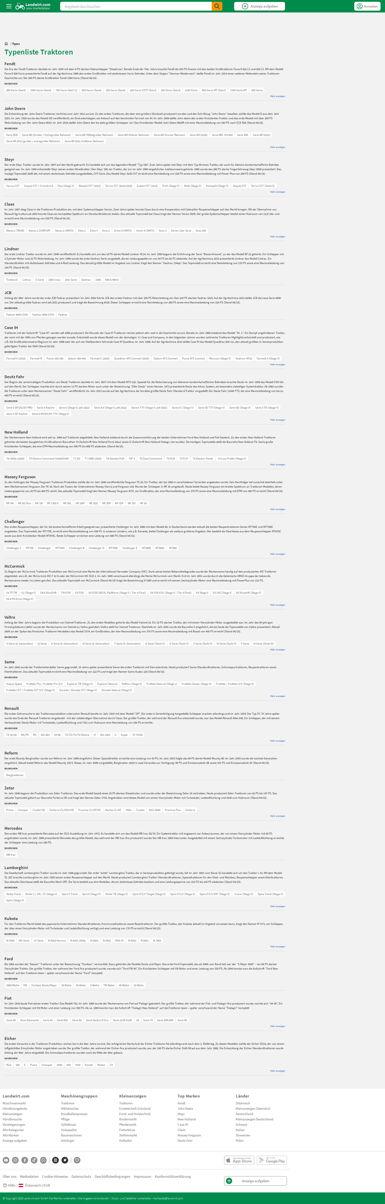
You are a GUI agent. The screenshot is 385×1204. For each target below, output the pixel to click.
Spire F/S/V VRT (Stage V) (215, 894)
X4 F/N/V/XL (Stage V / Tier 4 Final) (170, 593)
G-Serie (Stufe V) (155, 643)
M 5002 (107, 940)
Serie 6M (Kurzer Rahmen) (169, 135)
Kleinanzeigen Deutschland (254, 1119)
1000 (98, 280)
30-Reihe (81, 985)
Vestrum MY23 (244, 358)
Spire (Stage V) (15, 900)
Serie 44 (47, 1020)
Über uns (9, 1176)
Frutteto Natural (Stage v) (161, 684)
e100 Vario (191, 90)
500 (69, 1065)
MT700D (60, 548)
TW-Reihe (109, 985)
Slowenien (243, 1135)
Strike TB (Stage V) (116, 894)
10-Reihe (138, 985)
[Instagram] (15, 1160)
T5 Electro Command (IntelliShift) (49, 458)
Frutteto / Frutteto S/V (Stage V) (235, 684)
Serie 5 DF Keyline (16, 414)
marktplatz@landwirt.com (168, 1198)
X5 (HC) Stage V (222, 593)
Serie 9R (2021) (261, 135)
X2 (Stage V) (28, 593)
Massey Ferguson (189, 1135)
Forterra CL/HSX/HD (61, 810)
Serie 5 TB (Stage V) (267, 407)
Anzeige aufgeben (15, 1140)
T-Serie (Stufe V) (202, 643)
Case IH (183, 1124)
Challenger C (13, 548)
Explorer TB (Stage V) (80, 684)
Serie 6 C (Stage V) (183, 407)
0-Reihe (94, 985)
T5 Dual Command (150, 458)
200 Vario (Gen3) (170, 90)
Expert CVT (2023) (147, 186)
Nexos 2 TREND (15, 230)
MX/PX (25, 735)
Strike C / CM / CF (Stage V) (41, 894)
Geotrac (86, 280)
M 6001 (145, 940)
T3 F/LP (183, 458)
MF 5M (10, 503)
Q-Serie (42, 643)
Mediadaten (29, 1176)
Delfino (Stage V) (132, 684)
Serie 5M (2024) (198, 135)
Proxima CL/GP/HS (89, 810)
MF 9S (143, 503)
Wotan (101, 1065)
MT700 (29, 548)
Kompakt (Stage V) (217, 186)
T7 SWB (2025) (93, 458)
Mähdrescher (70, 1108)
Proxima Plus (173, 810)
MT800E (146, 548)
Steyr (181, 1113)
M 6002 (132, 940)
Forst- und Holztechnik (134, 1113)
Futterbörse (127, 1129)
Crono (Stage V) (243, 894)
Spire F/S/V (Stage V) (182, 894)
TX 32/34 (11, 735)
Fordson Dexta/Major (44, 985)
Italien (240, 1129)
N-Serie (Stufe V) (226, 643)
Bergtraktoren (14, 775)
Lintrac (27, 280)
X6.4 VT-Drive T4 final (18, 593)
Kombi (89, 1065)
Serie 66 (182, 1020)
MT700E (113, 548)
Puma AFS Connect (193, 358)
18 (137, 1020)
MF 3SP (119, 503)
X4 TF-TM (11, 593)
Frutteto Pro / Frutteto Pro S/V (44, 684)
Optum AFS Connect (166, 358)
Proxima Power (15, 810)
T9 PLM (170, 458)
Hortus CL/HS (113, 810)
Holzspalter (69, 1129)
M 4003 (94, 940)
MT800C (160, 548)
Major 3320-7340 (15, 810)
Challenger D (96, 548)
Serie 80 (77, 1020)
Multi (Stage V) (192, 186)
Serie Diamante (29, 1020)
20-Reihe (66, 985)
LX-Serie (38, 940)
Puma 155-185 (55, 358)
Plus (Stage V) (66, 186)
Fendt (181, 1103)
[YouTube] (6, 1160)
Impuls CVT (239, 186)
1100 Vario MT (238, 90)
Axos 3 (162, 230)
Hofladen (125, 1140)
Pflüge (65, 1119)
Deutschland (244, 1113)
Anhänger (67, 1140)
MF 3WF (80, 503)
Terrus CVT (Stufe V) (263, 186)
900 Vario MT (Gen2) (214, 90)
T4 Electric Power (202, 458)
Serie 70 (148, 1020)
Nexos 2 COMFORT (40, 230)
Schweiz (241, 1124)
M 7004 (10, 940)
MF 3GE (93, 503)
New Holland (187, 1119)
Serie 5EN (12, 135)
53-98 (57, 735)
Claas (181, 1129)
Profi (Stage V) (171, 186)
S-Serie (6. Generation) (19, 643)
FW (25, 985)
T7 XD (76, 458)
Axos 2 (106, 230)
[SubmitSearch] (217, 6)
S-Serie (39, 280)
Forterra (190, 810)
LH (111, 1065)
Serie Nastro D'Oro (97, 1020)
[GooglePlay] (272, 1160)
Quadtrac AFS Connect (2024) (131, 358)
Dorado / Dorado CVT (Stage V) (78, 690)
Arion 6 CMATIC (123, 230)
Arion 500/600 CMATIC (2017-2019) (26, 230)
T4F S (132, 458)
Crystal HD (39, 810)
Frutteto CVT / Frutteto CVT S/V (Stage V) (30, 690)
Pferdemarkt (127, 1124)
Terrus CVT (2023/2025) (118, 186)
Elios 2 (82, 230)
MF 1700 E (53, 503)
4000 (59, 1065)
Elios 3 (94, 230)
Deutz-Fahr (185, 1140)
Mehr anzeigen (277, 96)
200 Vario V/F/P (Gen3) (143, 90)
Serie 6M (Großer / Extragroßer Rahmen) (46, 135)
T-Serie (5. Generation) (127, 643)
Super (124, 735)
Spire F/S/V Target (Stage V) (149, 894)
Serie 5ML (242, 135)
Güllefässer (68, 1124)
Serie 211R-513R (122, 1020)
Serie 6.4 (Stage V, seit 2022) (110, 407)
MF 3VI (131, 503)
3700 (77, 1065)
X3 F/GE (79, 593)
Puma (33, 1065)
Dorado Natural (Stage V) (117, 690)
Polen (240, 1140)
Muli (8, 1065)
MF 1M (39, 503)
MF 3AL (67, 503)
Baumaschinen (71, 1135)
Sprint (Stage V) (91, 894)
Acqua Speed (14, 684)
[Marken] (64, 1160)
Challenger (44, 548)
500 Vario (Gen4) (91, 90)
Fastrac (62, 315)
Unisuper (47, 1065)
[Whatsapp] (43, 1160)
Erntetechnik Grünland (134, 1108)
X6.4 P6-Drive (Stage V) (19, 599)
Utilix (129, 810)
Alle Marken (11, 1135)
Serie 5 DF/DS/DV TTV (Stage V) (50, 414)
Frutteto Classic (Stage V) (196, 684)
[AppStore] (239, 1160)
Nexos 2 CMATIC (64, 230)
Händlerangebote (15, 1108)
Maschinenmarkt (14, 1103)
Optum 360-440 (77, 358)
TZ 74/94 (137, 735)
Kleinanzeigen (12, 1113)
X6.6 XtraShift (48, 593)
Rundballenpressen (74, 1113)
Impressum (142, 1176)
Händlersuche (12, 1119)
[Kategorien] (55, 1160)
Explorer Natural (107, 684)
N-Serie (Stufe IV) (264, 643)
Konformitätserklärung (173, 1176)
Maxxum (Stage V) (220, 358)
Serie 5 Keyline (45, 407)
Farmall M (36, 358)
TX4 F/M (65, 593)
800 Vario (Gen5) (16, 90)
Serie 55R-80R (165, 1020)
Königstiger (13, 1065)
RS (34, 735)
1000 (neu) (54, 280)
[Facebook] (24, 1160)
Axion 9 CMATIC (145, 230)
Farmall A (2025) (16, 358)
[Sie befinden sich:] (7, 43)
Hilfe (11, 1185)
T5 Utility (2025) (15, 458)
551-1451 (105, 735)
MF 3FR (106, 503)
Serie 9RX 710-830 (222, 135)
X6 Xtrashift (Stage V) (248, 593)
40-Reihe (124, 985)
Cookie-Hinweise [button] (55, 1176)
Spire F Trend (70, 894)
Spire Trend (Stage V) (270, 894)
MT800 (173, 548)
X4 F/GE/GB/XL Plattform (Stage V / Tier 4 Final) (117, 593)
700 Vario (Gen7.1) (66, 90)
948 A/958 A (112, 280)
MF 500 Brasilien (15, 503)
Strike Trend (13, 894)
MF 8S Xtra (24, 503)
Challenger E (129, 548)
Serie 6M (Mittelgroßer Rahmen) (94, 135)
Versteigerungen (14, 1124)
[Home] (33, 6)
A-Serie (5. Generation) (64, 643)
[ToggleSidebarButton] (8, 6)
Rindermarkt (128, 1119)
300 (18, 1065)
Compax (23, 810)
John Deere (185, 1108)
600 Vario (256, 90)
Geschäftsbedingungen (112, 1176)
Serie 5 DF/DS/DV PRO (19, 407)
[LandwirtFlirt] (77, 1160)
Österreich (243, 1103)
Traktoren (12, 280)
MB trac (11, 855)
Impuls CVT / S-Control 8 (38, 186)
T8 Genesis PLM (115, 458)
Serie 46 (11, 1020)
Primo (10, 810)
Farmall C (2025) (100, 358)
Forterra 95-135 (15, 810)
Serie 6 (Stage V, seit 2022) (74, 407)
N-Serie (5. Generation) (96, 643)
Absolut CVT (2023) (90, 186)
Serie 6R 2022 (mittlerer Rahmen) (84, 141)
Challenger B (76, 548)
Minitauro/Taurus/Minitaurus (23, 684)
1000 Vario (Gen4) (40, 90)
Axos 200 (201, 230)
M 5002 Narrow (57, 940)
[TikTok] (34, 1160)
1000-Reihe (12, 985)
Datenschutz (81, 1176)
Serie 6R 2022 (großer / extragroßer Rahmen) (33, 141)
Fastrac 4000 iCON (43, 315)
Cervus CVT (13, 186)
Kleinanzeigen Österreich (253, 1108)
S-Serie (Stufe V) (179, 643)
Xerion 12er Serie (181, 230)
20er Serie (71, 280)
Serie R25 (62, 1020)
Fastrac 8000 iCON (17, 315)
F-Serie (245, 643)
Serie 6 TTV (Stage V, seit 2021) (149, 407)
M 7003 (157, 940)
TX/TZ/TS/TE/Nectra (77, 735)
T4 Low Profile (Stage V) (232, 458)
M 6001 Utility (78, 940)
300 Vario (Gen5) (115, 90)
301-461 (45, 735)
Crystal (140, 810)
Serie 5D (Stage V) (240, 407)
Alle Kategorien (13, 1129)
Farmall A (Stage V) (268, 358)
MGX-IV (119, 940)
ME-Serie (24, 940)
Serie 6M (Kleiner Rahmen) (133, 135)
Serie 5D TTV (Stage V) (211, 407)
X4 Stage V (202, 593)
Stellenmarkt (128, 1135)
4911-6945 (154, 810)
